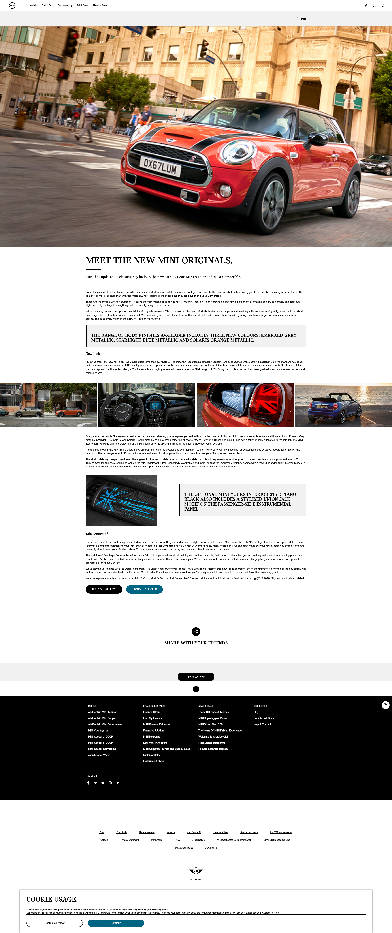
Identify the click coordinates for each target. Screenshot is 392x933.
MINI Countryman (98, 730)
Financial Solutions (154, 730)
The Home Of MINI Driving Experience (220, 730)
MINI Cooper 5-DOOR (100, 743)
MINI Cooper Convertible (102, 749)
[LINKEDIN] (117, 782)
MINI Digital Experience (211, 743)
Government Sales (153, 761)
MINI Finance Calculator (157, 724)
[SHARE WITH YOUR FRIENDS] (196, 631)
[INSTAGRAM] (110, 782)
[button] (374, 5)
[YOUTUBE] (102, 782)
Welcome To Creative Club (213, 737)
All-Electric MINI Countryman (105, 724)
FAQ (256, 712)
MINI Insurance (151, 737)
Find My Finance (152, 718)
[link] (365, 5)
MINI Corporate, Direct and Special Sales (166, 749)
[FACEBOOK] (88, 782)
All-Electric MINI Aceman (102, 712)
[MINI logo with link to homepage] (196, 871)
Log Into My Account (155, 743)
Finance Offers (151, 712)
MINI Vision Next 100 (210, 724)
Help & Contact (262, 724)
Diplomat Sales (151, 755)
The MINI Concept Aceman (213, 712)
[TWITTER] (95, 782)
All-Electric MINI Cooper (102, 718)
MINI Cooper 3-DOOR (100, 737)
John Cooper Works (99, 755)
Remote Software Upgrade (213, 749)
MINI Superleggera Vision (212, 718)
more (303, 19)
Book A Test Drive (264, 718)
